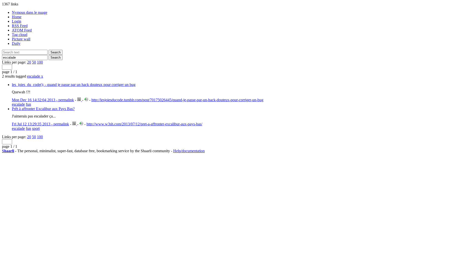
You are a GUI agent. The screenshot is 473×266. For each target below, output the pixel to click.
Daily (16, 43)
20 (29, 62)
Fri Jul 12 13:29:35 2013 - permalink (40, 124)
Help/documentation (189, 151)
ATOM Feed (22, 30)
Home (16, 17)
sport (36, 128)
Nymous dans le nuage (29, 12)
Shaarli (8, 151)
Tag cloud (19, 35)
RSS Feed (20, 26)
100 (40, 62)
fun (28, 104)
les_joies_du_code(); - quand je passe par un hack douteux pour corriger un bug (73, 85)
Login (16, 21)
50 (34, 62)
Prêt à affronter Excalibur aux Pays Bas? (43, 109)
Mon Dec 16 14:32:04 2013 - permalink (43, 100)
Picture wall (21, 39)
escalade (35, 76)
